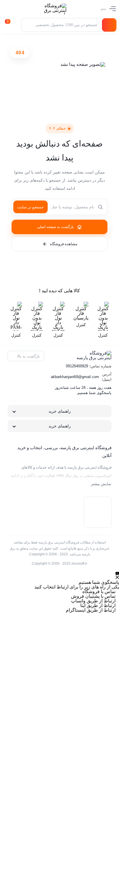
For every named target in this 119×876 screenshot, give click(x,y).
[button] (15, 24)
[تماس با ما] (117, 575)
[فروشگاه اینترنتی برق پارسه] (51, 9)
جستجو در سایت (30, 207)
